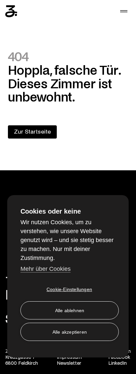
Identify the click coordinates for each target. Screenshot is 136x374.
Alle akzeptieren (69, 332)
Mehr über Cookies (45, 269)
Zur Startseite (32, 132)
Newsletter (69, 363)
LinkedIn (117, 363)
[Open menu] (124, 11)
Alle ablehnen (70, 310)
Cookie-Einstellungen (69, 289)
